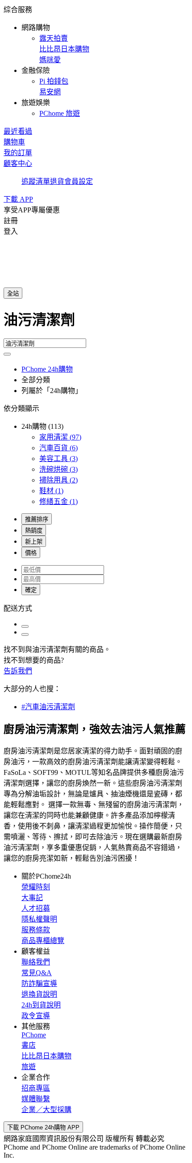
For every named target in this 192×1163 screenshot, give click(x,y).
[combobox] (96, 323)
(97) (60, 437)
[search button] (7, 354)
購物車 (14, 142)
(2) (58, 480)
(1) (51, 491)
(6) (58, 448)
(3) (58, 458)
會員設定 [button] (78, 181)
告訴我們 (18, 671)
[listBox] (96, 607)
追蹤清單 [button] (35, 181)
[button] (96, 61)
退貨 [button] (57, 181)
